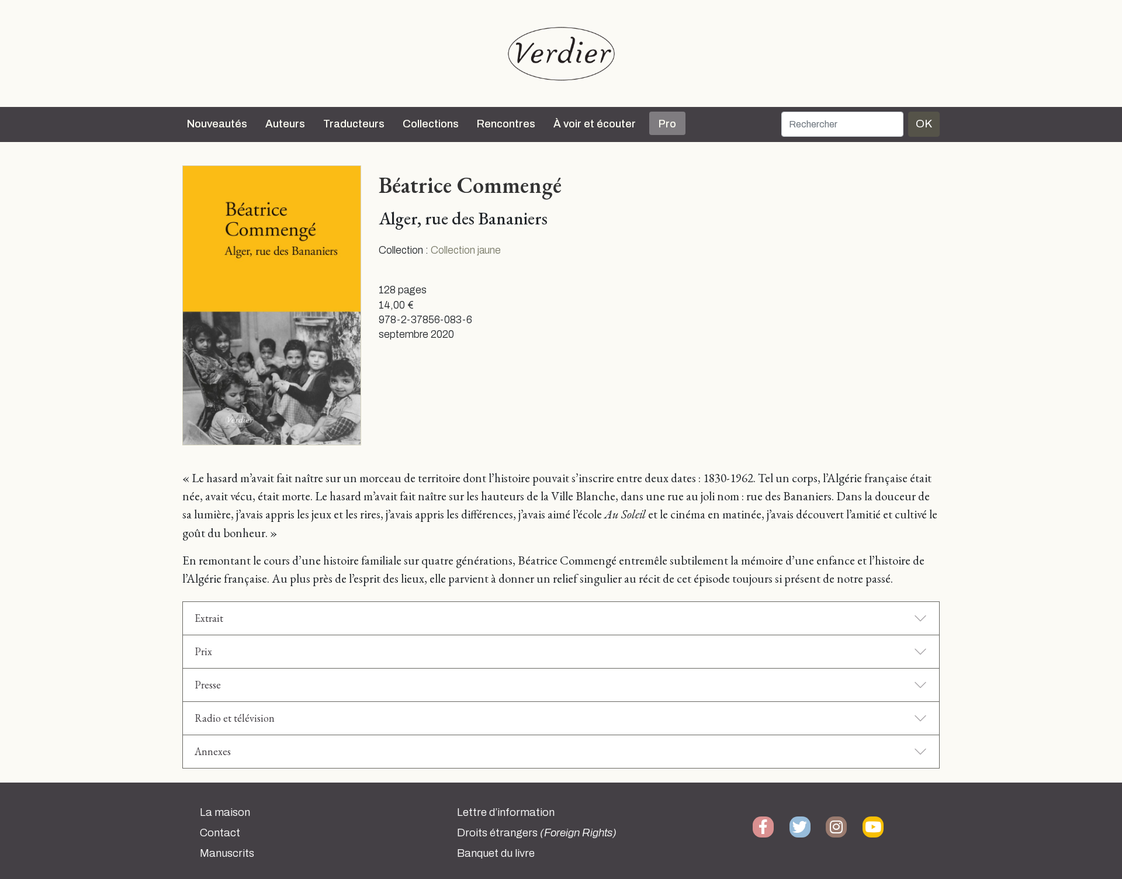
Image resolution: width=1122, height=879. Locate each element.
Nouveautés (217, 124)
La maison (225, 812)
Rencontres (506, 124)
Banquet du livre (496, 853)
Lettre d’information (506, 812)
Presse (208, 684)
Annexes (213, 751)
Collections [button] (431, 124)
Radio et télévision (235, 718)
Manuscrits (227, 853)
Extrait (209, 618)
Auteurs (285, 124)
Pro (667, 124)
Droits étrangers (537, 833)
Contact (220, 833)
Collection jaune (466, 250)
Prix (203, 651)
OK (924, 123)
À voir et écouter (594, 124)
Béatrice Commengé (470, 184)
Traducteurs (354, 124)
